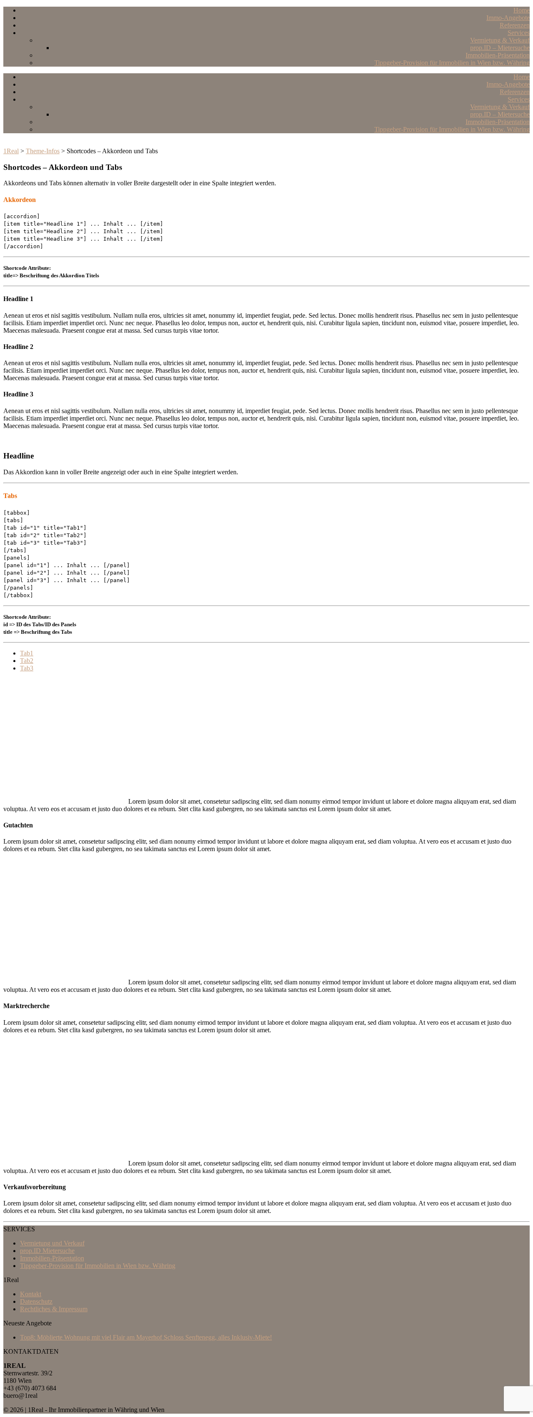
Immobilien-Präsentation (498, 55)
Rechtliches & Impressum (53, 1308)
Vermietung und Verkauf (52, 1243)
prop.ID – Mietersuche (500, 47)
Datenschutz (36, 1301)
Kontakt (30, 1293)
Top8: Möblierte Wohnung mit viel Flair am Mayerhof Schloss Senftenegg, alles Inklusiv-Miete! (146, 1337)
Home (521, 10)
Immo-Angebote (508, 17)
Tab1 (26, 653)
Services (519, 32)
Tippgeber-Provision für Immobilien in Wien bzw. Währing (452, 62)
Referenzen (515, 25)
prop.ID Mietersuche (47, 1250)
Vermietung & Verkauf (500, 40)
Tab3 (26, 668)
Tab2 (26, 660)
